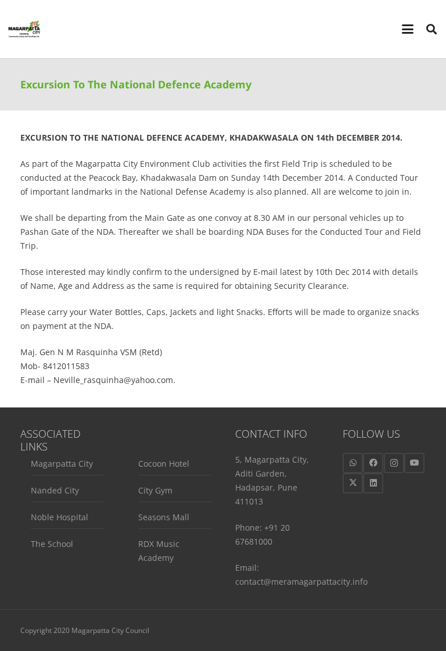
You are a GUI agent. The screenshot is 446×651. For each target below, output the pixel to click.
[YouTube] (414, 463)
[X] (353, 483)
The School (52, 543)
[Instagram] (394, 463)
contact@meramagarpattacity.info (301, 581)
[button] (407, 29)
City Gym (155, 490)
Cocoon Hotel (163, 463)
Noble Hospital (59, 517)
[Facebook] (373, 463)
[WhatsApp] (353, 463)
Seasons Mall (163, 517)
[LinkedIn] (373, 483)
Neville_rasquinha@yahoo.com (113, 379)
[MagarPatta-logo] (24, 29)
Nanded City (55, 490)
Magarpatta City (62, 463)
